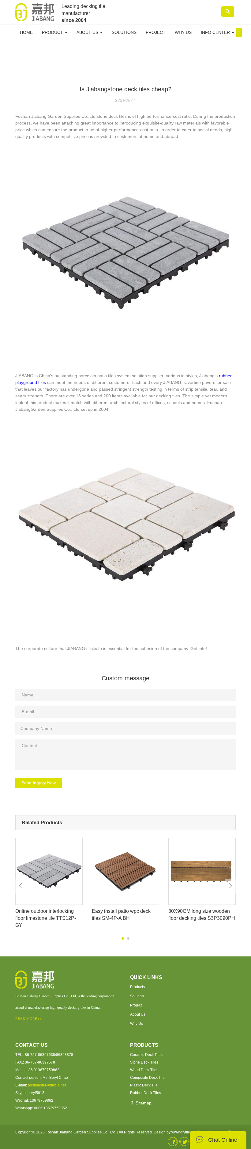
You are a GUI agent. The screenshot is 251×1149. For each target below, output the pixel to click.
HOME (26, 32)
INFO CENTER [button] (216, 32)
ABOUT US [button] (88, 32)
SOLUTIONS (124, 32)
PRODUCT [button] (53, 32)
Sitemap (143, 1102)
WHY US (183, 32)
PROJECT (156, 32)
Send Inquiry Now (38, 782)
